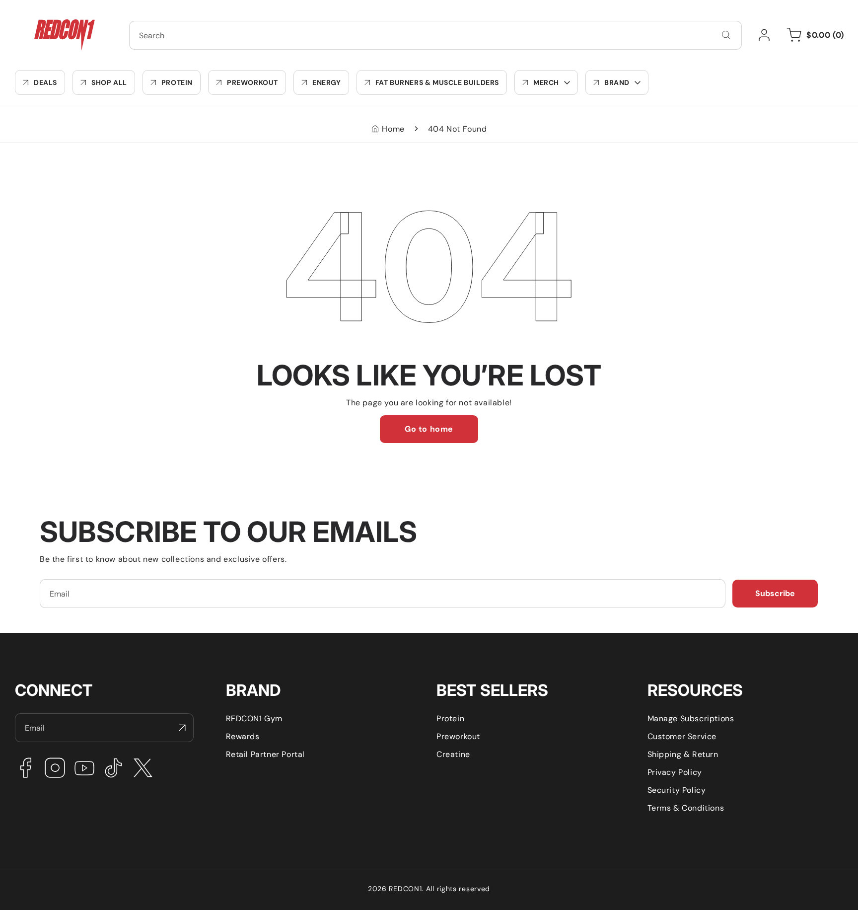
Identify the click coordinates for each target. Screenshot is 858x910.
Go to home (429, 429)
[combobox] (435, 35)
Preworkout (458, 736)
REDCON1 (405, 888)
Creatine (453, 754)
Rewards (243, 736)
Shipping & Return (682, 754)
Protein (450, 718)
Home (393, 129)
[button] (546, 82)
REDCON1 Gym (254, 718)
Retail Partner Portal (265, 754)
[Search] (726, 35)
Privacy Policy (674, 772)
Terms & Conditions (685, 808)
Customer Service (682, 736)
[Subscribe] (182, 727)
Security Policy (676, 790)
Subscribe (775, 593)
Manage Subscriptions (690, 718)
